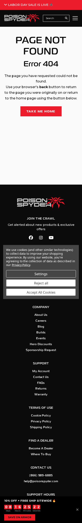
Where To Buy (41, 454)
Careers (41, 321)
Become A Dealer (41, 448)
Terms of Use (41, 408)
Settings (41, 274)
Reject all (41, 283)
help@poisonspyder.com (41, 481)
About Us (41, 315)
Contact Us (41, 377)
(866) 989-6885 (41, 475)
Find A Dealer (41, 440)
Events (41, 338)
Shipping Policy (41, 427)
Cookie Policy (41, 415)
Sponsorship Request (41, 350)
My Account (41, 371)
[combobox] (54, 18)
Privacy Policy (41, 421)
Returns (40, 388)
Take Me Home (41, 111)
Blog (41, 326)
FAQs (41, 383)
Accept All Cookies (41, 292)
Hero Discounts (41, 344)
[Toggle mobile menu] (75, 18)
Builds (40, 332)
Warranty (40, 394)
